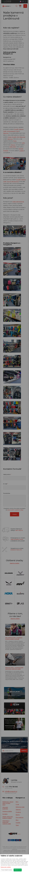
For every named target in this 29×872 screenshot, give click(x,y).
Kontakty (5, 814)
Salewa (21, 129)
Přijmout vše (17, 869)
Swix (17, 131)
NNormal (22, 137)
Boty (17, 802)
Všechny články (15, 618)
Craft (4, 131)
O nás (17, 804)
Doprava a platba (7, 811)
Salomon (6, 133)
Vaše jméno (6, 474)
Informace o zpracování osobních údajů (6, 822)
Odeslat (14, 514)
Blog (17, 820)
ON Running (15, 181)
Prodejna (18, 812)
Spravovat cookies (6, 867)
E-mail (5, 484)
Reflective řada (20, 807)
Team (17, 825)
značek (21, 150)
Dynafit (16, 129)
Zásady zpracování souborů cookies (7, 817)
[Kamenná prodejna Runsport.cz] (12, 253)
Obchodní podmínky (5, 808)
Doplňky (18, 822)
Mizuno (13, 145)
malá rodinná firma (18, 201)
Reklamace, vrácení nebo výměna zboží (7, 803)
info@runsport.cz (11, 791)
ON (18, 137)
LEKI (23, 143)
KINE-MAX (12, 147)
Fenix (14, 141)
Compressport (11, 131)
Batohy (18, 815)
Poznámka (6, 493)
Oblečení (18, 809)
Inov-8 (9, 181)
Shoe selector (19, 817)
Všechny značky (14, 563)
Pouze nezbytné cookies (6, 869)
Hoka (9, 137)
